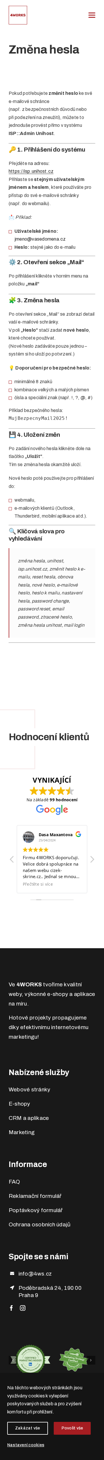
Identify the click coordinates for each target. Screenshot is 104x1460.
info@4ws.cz (35, 1274)
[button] (92, 861)
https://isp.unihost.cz (31, 171)
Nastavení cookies (25, 1445)
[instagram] (22, 1308)
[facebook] (11, 1308)
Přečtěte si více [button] (69, 884)
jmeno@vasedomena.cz (40, 239)
